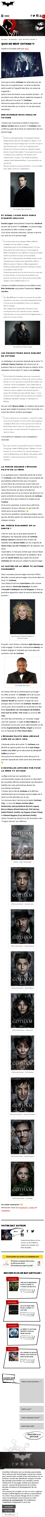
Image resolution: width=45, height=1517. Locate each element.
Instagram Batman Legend (37, 15)
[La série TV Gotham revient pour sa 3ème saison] (14, 1333)
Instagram (5, 1211)
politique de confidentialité (12, 1500)
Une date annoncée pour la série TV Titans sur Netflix (28, 1285)
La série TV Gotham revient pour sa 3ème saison (28, 1331)
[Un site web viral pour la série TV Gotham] (13, 1309)
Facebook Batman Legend (31, 15)
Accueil (4, 39)
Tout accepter (8, 1507)
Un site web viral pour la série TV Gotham (27, 1308)
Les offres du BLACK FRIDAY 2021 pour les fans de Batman (28, 1355)
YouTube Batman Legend (40, 15)
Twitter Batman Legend (34, 15)
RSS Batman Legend (31, 1464)
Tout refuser (8, 1511)
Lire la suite (26, 1291)
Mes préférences (9, 1515)
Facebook (23, 1208)
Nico (27, 49)
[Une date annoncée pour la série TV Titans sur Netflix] (14, 1286)
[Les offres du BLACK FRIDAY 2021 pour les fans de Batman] (13, 1356)
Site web (22, 1230)
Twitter (31, 1208)
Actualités (13, 39)
